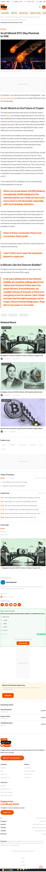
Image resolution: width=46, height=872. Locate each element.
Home (2, 17)
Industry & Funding (35, 13)
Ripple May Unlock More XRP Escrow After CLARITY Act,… (21, 517)
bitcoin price (4, 531)
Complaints (27, 777)
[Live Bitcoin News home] (4, 7)
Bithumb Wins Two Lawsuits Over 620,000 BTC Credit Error (21, 501)
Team (2, 771)
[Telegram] (15, 604)
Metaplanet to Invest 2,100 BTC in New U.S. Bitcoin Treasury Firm (22, 355)
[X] (2, 604)
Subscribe (8, 695)
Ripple (3, 449)
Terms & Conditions (29, 771)
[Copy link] (19, 604)
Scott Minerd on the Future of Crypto (14, 482)
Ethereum (33, 445)
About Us (3, 768)
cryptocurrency (23, 445)
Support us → (7, 812)
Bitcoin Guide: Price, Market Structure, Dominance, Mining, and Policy (23, 17)
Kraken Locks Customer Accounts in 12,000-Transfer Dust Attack (22, 513)
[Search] (39, 7)
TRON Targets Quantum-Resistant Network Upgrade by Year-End (22, 497)
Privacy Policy (27, 768)
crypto (41, 445)
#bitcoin (4, 315)
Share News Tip (5, 777)
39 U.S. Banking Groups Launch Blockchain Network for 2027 (22, 509)
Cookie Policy (28, 774)
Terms (23, 858)
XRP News (14, 13)
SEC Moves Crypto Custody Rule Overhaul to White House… (21, 505)
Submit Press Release (7, 792)
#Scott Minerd (24, 315)
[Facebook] (6, 604)
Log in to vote (23, 643)
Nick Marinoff (11, 582)
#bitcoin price (13, 315)
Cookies (23, 865)
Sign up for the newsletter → (12, 758)
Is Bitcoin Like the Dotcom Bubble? (13, 486)
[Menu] (43, 7)
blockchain (12, 445)
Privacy (23, 861)
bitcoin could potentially (9, 98)
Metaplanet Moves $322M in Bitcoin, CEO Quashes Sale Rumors (21, 392)
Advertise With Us (6, 789)
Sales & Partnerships (6, 795)
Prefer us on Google (7, 597)
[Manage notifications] (41, 867)
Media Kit (3, 786)
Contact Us (4, 774)
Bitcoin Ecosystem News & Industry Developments (13, 20)
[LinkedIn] (11, 604)
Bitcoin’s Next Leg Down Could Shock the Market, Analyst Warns (21, 428)
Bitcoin (3, 478)
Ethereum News (23, 13)
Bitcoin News (5, 13)
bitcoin (3, 528)
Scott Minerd (4, 534)
